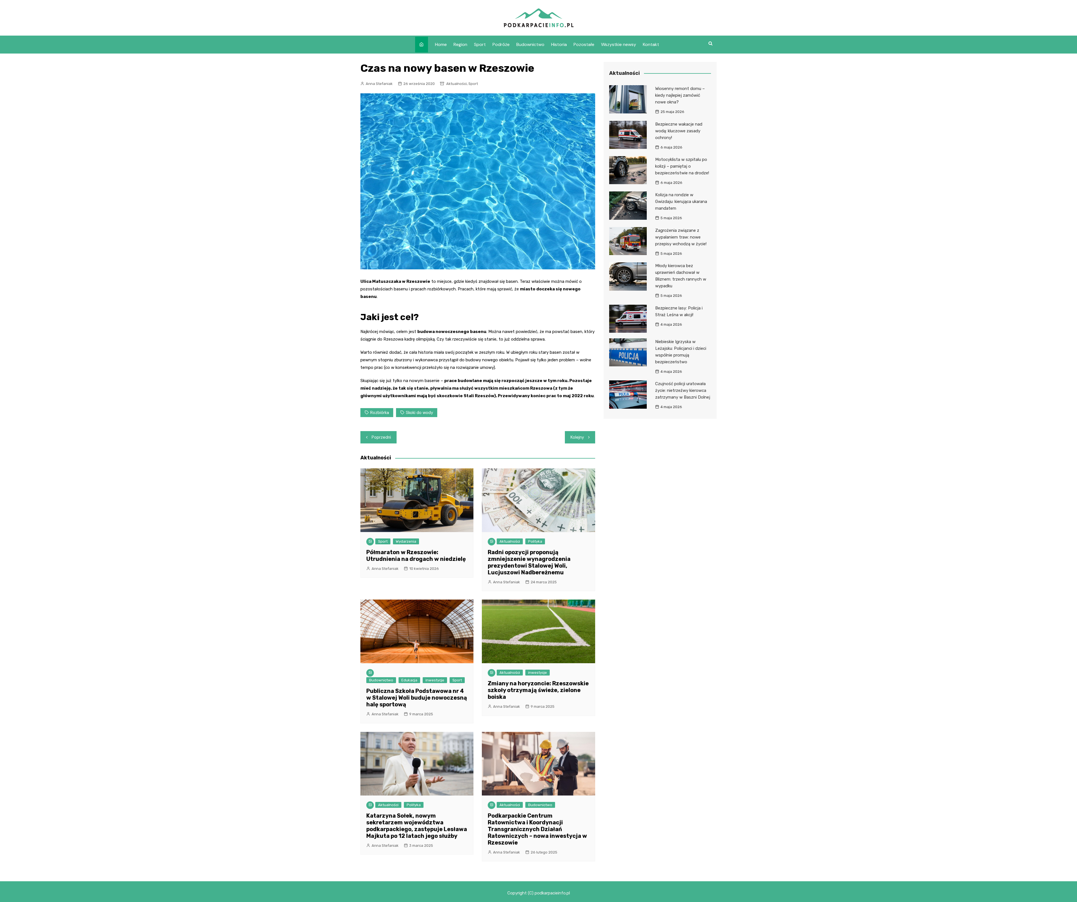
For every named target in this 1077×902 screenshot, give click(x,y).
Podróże (501, 44)
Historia (559, 44)
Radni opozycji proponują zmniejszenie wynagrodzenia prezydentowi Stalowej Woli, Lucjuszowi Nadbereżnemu (529, 562)
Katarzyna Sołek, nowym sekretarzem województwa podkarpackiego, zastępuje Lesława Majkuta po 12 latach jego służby (416, 825)
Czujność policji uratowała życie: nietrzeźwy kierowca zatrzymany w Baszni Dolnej (682, 390)
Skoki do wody (419, 412)
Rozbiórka (379, 412)
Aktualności (456, 84)
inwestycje (434, 680)
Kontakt (651, 44)
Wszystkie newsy (618, 44)
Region (460, 44)
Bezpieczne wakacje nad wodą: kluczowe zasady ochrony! (678, 131)
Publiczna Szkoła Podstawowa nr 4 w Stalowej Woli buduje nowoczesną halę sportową (416, 698)
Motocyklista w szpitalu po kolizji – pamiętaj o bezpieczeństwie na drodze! (682, 166)
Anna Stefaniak (379, 84)
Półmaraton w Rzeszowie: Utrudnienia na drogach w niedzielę (416, 555)
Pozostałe (584, 44)
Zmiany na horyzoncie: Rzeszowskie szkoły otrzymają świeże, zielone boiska (538, 690)
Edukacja (409, 680)
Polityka (535, 541)
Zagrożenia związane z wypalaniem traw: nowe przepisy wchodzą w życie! (681, 237)
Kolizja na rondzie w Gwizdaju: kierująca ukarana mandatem (681, 201)
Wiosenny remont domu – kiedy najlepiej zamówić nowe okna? (680, 95)
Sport (480, 44)
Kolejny (577, 437)
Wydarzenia (406, 541)
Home (441, 44)
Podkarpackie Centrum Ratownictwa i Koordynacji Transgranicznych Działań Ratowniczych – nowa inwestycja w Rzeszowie (537, 829)
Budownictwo (530, 44)
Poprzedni (381, 437)
